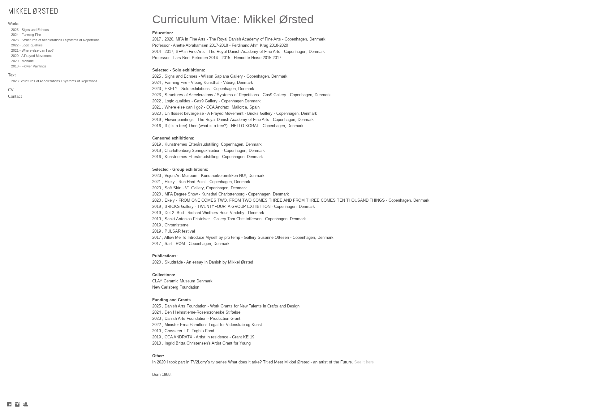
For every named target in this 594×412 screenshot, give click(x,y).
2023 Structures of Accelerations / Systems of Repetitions (54, 81)
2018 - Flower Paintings (28, 66)
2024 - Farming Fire (26, 34)
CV (11, 90)
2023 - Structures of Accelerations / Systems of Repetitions (55, 40)
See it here (364, 362)
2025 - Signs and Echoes (30, 30)
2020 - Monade (22, 61)
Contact (15, 96)
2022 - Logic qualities (27, 45)
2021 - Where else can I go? (32, 50)
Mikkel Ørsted (33, 11)
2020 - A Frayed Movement (31, 56)
